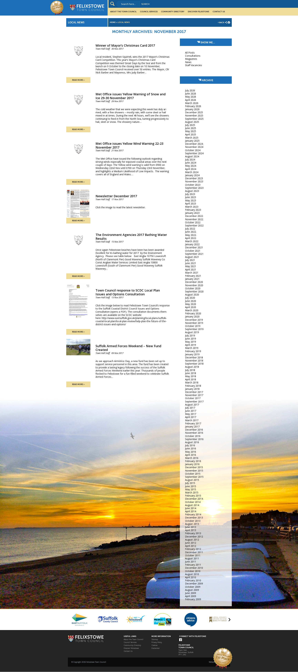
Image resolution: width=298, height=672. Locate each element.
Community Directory (172, 12)
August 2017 (192, 404)
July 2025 (190, 125)
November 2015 (194, 470)
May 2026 (190, 96)
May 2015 (190, 489)
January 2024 (192, 175)
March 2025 (191, 137)
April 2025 (190, 134)
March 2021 (191, 272)
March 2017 (191, 420)
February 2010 (193, 580)
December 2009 (194, 583)
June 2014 (190, 508)
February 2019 (193, 351)
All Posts (190, 52)
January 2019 (192, 354)
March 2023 (191, 206)
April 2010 (190, 577)
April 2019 (190, 344)
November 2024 (194, 147)
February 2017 (193, 423)
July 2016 (190, 445)
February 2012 (193, 549)
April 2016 (190, 454)
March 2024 (191, 172)
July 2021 (190, 260)
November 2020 (194, 285)
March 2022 (191, 241)
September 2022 (194, 225)
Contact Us (219, 12)
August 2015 (192, 480)
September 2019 (194, 329)
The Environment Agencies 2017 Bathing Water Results (131, 237)
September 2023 (194, 187)
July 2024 (190, 159)
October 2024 (192, 150)
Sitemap (154, 639)
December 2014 (194, 498)
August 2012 (192, 539)
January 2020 (192, 316)
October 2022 (192, 222)
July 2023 (190, 194)
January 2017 (192, 426)
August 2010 (192, 574)
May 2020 (190, 304)
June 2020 (190, 301)
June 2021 (190, 263)
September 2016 (194, 439)
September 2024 (194, 153)
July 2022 (190, 228)
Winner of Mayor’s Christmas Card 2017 (125, 45)
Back (221, 22)
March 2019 (191, 348)
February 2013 (193, 533)
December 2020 (194, 282)
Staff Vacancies (193, 65)
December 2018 (194, 357)
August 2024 (192, 156)
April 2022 (190, 238)
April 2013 (190, 530)
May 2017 (190, 414)
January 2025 (192, 140)
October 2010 (192, 571)
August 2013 (192, 524)
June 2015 (190, 486)
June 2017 (190, 410)
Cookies (154, 645)
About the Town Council (123, 12)
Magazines (191, 58)
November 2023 (194, 181)
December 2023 (194, 178)
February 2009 (193, 599)
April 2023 (190, 203)
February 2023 (193, 209)
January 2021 (192, 278)
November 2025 (194, 115)
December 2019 (194, 319)
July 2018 (190, 370)
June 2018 (190, 373)
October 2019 (192, 326)
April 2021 (190, 269)
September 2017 (194, 401)
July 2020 (190, 297)
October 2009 (192, 586)
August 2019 (192, 332)
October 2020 (192, 288)
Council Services (149, 12)
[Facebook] (180, 640)
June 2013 (190, 527)
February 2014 (193, 514)
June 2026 (190, 93)
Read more (77, 80)
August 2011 (192, 558)
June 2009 (190, 593)
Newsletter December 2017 (116, 196)
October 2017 (192, 398)
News (188, 62)
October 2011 (192, 555)
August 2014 (192, 505)
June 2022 (190, 231)
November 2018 (194, 360)
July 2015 (190, 483)
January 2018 (192, 388)
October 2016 (192, 436)
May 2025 (190, 131)
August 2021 (192, 257)
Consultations (192, 55)
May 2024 (190, 165)
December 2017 (194, 392)
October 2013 (192, 520)
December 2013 (194, 517)
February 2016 (193, 461)
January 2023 (192, 213)
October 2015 (192, 473)
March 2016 (191, 458)
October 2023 (192, 184)
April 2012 (190, 545)
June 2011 (190, 561)
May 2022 (190, 235)
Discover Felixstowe (198, 12)
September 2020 (194, 291)
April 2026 (190, 100)
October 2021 (192, 250)
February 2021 (193, 275)
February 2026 (193, 106)
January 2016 (192, 464)
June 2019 (190, 338)
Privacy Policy (156, 642)
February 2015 (193, 495)
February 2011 (193, 564)
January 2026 (192, 109)
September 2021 (194, 253)
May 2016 (190, 451)
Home (113, 22)
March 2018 (191, 382)
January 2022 (192, 244)
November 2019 (194, 323)
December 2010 (194, 567)
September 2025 (194, 118)
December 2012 (194, 536)
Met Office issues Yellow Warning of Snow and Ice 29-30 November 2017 (131, 96)
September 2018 (194, 363)
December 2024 (194, 143)
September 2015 (194, 476)
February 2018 (193, 385)
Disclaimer (155, 648)
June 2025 (190, 128)
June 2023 (190, 197)
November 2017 (194, 395)
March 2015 (191, 492)
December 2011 (194, 552)
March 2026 (191, 103)
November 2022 (194, 219)
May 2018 (190, 376)
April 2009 (190, 596)
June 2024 (190, 162)
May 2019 (190, 341)
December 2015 (194, 467)
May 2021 (190, 266)
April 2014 (190, 511)
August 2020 (192, 294)
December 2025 (194, 112)
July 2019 (190, 335)
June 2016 (190, 448)
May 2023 (190, 200)
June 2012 (190, 542)
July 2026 (190, 90)
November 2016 (194, 432)
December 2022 (194, 216)
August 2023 (192, 191)
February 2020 (193, 313)
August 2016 (192, 442)
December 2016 (194, 429)
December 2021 (194, 247)
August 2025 (192, 121)
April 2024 (190, 169)
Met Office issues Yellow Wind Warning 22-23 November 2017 (129, 145)
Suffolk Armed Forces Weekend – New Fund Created (128, 348)
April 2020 (190, 307)
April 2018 (190, 379)
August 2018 (192, 366)
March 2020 (191, 310)
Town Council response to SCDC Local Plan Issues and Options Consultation (128, 292)
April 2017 (190, 417)
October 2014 (192, 502)
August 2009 (192, 590)
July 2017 (190, 407)
